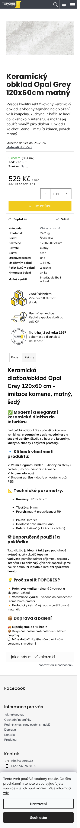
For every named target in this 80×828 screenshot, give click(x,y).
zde (6, 793)
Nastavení (38, 804)
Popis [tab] (15, 357)
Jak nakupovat (14, 714)
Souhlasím (38, 817)
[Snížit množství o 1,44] (46, 194)
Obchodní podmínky (17, 720)
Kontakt (9, 735)
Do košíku (43, 206)
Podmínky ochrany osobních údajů (27, 725)
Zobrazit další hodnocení (54, 665)
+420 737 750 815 (23, 766)
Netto (24, 166)
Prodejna (10, 740)
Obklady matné (50, 228)
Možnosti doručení (19, 147)
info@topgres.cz (22, 761)
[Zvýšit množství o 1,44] (66, 194)
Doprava (10, 729)
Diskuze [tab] (29, 357)
